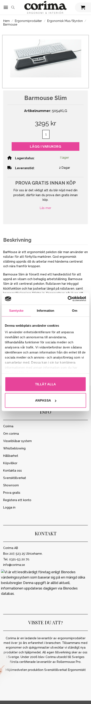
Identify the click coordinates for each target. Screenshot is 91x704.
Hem (6, 21)
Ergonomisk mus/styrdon (65, 21)
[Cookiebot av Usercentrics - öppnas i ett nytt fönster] (67, 299)
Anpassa (43, 400)
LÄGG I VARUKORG (45, 146)
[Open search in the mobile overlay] (13, 7)
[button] (5, 7)
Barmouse (10, 24)
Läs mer (45, 208)
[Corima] (45, 7)
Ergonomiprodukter (28, 21)
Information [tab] (45, 310)
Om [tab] (74, 310)
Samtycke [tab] (16, 310)
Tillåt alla (45, 384)
